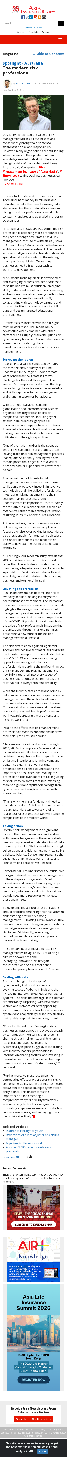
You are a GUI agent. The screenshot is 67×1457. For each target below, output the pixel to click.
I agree (42, 1451)
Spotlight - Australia (23, 63)
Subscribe (22, 31)
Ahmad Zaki (23, 83)
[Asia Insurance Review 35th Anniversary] (33, 9)
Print (25, 1157)
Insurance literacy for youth (24, 1131)
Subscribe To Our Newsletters (33, 1419)
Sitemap (46, 31)
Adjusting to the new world (24, 1143)
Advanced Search (33, 27)
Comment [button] (9, 1157)
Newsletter (34, 31)
